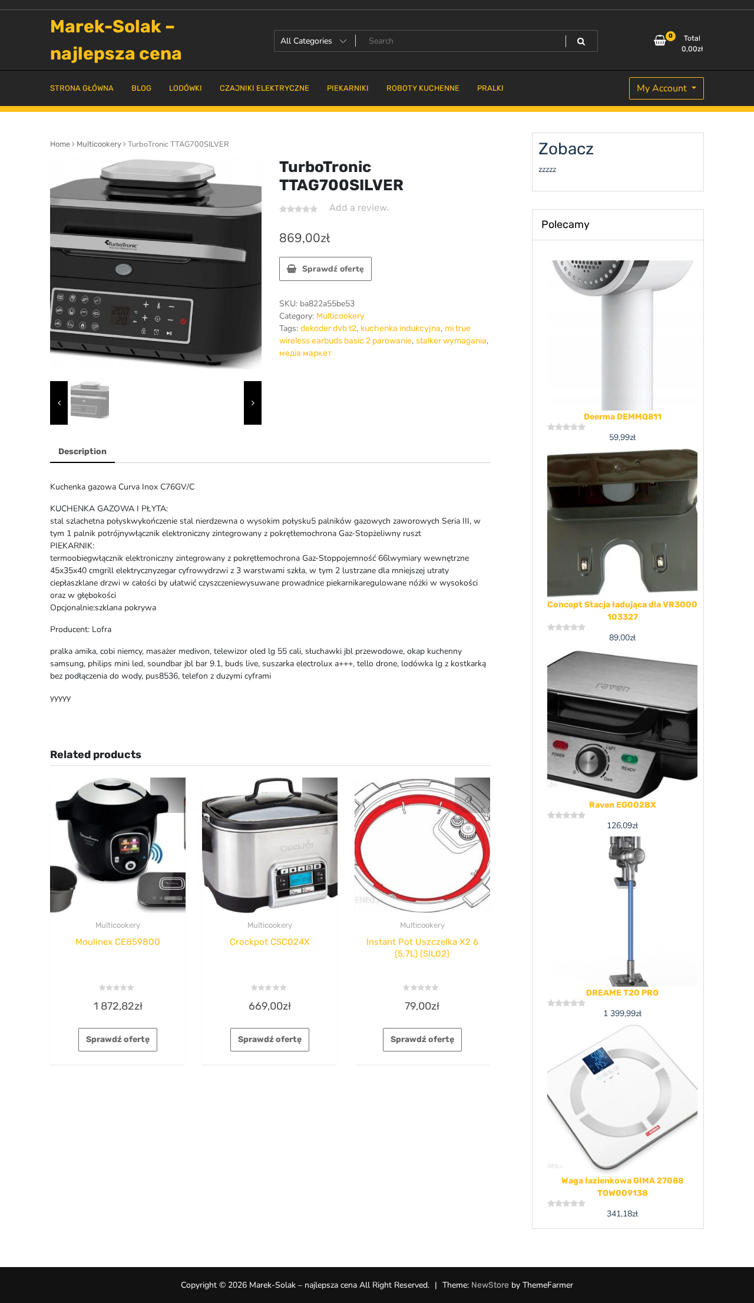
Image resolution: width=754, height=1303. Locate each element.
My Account (663, 88)
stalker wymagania (451, 341)
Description (82, 452)
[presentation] (59, 403)
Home (60, 144)
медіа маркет (305, 353)
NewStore (490, 1285)
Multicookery (99, 144)
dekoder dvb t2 (328, 328)
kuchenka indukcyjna (401, 328)
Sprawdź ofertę (333, 269)
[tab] (82, 452)
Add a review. (359, 207)
